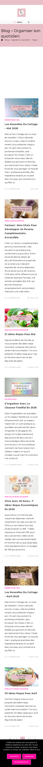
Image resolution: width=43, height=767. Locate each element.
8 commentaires (14, 556)
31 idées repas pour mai (20, 334)
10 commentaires (14, 465)
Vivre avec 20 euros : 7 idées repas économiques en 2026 (21, 505)
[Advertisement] (21, 71)
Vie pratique (11, 399)
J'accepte (14, 756)
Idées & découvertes (14, 221)
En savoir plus (21, 762)
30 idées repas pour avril (21, 693)
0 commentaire (13, 189)
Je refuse (29, 756)
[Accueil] (2, 40)
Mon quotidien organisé (16, 330)
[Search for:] (28, 22)
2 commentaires (14, 367)
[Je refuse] (40, 753)
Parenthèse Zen (12, 120)
